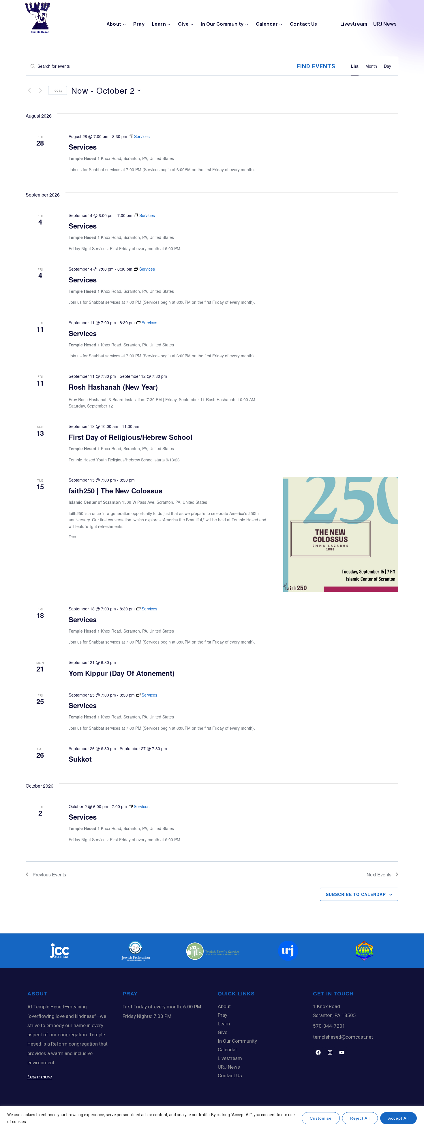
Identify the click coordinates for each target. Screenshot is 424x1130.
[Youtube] (342, 1052)
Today (57, 90)
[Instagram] (330, 1052)
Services (83, 147)
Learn (224, 1024)
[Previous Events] (29, 90)
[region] (212, 1118)
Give (222, 1032)
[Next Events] (40, 90)
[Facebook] (318, 1052)
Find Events (316, 66)
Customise (321, 1118)
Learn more (39, 1077)
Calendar (227, 1049)
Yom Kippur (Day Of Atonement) (122, 673)
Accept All (398, 1118)
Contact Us (303, 24)
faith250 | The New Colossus (115, 490)
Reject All (360, 1118)
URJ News (385, 23)
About (224, 1006)
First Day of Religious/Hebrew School (130, 437)
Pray (139, 24)
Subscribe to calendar (356, 894)
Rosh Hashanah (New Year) (113, 387)
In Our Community (237, 1041)
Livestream (353, 23)
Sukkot (80, 759)
